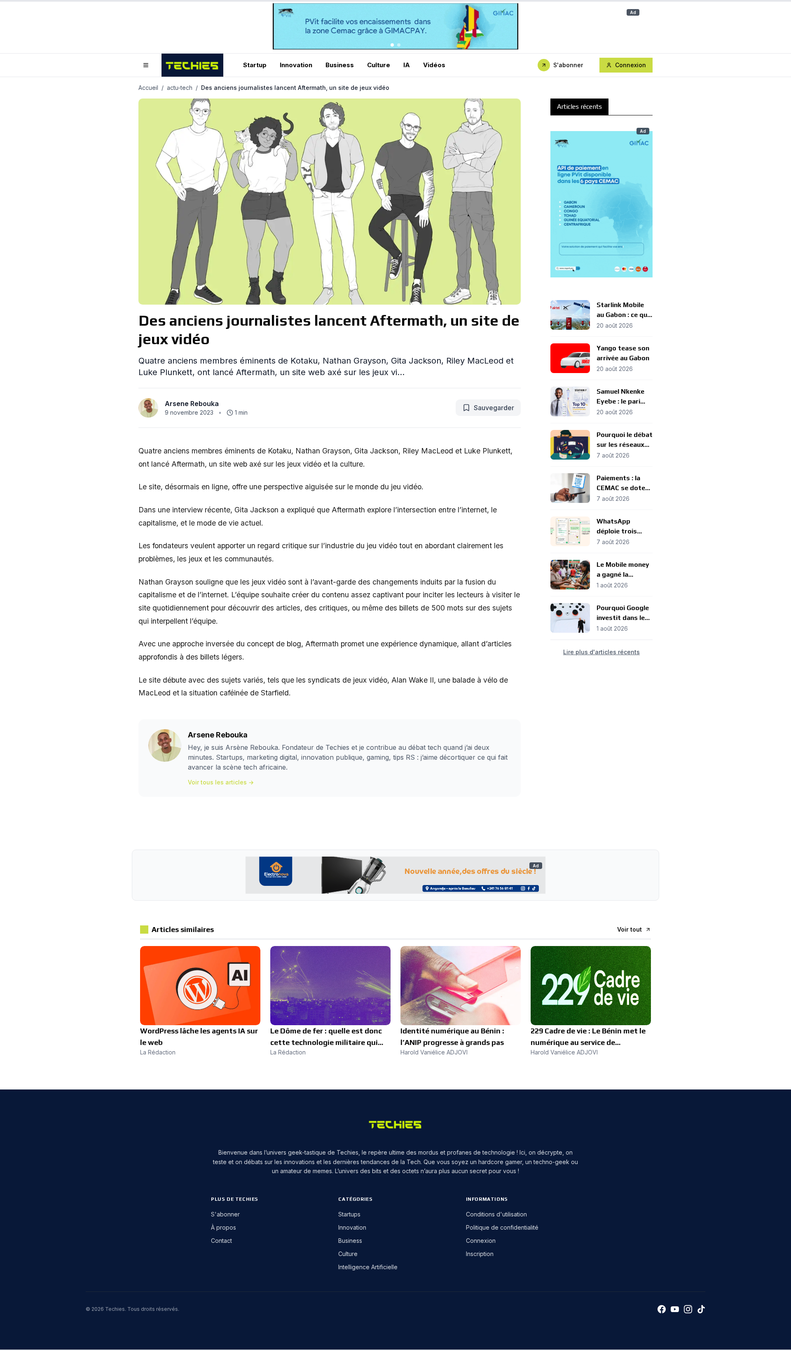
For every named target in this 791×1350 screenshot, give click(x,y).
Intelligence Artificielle (368, 1266)
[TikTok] (701, 1309)
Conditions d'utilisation (496, 1214)
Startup (255, 64)
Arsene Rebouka (192, 403)
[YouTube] (675, 1309)
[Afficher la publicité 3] (608, 282)
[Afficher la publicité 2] (398, 45)
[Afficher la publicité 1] (392, 45)
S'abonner (568, 64)
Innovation (296, 64)
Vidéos (434, 64)
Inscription (480, 1253)
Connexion (630, 64)
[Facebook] (662, 1309)
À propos (223, 1227)
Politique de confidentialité (502, 1227)
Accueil (148, 87)
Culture (378, 64)
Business (339, 64)
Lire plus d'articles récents (601, 651)
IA (406, 64)
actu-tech (179, 87)
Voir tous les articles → (221, 782)
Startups (349, 1214)
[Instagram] (688, 1309)
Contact (221, 1240)
